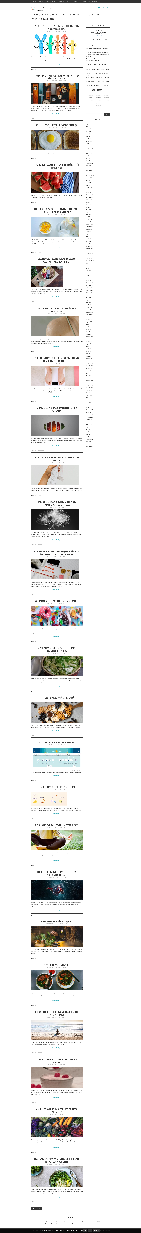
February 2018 (89, 248)
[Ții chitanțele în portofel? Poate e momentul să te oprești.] (57, 475)
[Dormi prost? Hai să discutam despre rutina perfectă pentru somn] (57, 890)
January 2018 (89, 251)
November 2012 (89, 388)
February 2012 (89, 410)
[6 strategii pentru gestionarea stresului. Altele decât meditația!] (57, 1030)
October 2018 (89, 229)
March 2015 (89, 334)
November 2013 (89, 366)
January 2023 (89, 141)
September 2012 (90, 392)
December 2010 (89, 444)
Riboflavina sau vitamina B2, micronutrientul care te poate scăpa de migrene (56, 1160)
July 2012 (88, 397)
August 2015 (89, 322)
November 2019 (89, 197)
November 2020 (89, 170)
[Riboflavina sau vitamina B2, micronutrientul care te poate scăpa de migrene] (57, 1176)
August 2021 (89, 153)
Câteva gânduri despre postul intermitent (57, 742)
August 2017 (89, 263)
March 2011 (89, 436)
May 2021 (88, 158)
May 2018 (88, 241)
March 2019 (89, 217)
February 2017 (89, 278)
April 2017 (88, 273)
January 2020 (89, 192)
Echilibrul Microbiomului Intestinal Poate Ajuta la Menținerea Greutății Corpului (56, 360)
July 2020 (88, 180)
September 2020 (90, 175)
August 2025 (89, 124)
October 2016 (89, 287)
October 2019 (89, 200)
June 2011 (88, 429)
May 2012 (88, 402)
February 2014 (89, 358)
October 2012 (89, 390)
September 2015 (90, 319)
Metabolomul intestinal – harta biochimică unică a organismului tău (57, 27)
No (89, 1230)
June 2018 (88, 239)
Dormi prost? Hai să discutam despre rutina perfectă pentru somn (56, 873)
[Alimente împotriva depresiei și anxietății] (57, 799)
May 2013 (88, 378)
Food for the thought (37, 252)
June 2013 (88, 375)
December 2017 (89, 253)
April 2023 (88, 136)
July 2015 (88, 324)
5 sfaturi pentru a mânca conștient (56, 921)
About (68, 1)
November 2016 (89, 285)
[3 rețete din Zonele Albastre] (57, 980)
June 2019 (88, 209)
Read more (96, 1230)
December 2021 (89, 148)
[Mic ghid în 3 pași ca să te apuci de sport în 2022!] (57, 840)
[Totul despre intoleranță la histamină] (57, 712)
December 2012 (89, 385)
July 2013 (88, 373)
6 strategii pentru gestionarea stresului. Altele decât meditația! (56, 1013)
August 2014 (89, 344)
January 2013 (89, 383)
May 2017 (88, 270)
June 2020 (88, 182)
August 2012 (89, 395)
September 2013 (90, 368)
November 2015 (89, 314)
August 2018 (89, 234)
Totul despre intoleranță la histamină (56, 697)
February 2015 (89, 336)
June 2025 (88, 129)
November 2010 (89, 446)
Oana (56, 31)
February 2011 (89, 439)
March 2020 (89, 187)
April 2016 (88, 302)
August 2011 (89, 424)
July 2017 (88, 265)
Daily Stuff (34, 594)
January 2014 (89, 361)
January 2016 (89, 309)
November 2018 (89, 226)
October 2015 (89, 317)
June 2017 (88, 268)
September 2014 (90, 341)
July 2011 (88, 427)
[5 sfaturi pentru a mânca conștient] (57, 936)
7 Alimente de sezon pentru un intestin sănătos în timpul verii (57, 166)
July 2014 (88, 346)
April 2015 (88, 331)
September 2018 (90, 231)
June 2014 (88, 349)
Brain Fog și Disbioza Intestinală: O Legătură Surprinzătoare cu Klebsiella (56, 503)
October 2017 (89, 258)
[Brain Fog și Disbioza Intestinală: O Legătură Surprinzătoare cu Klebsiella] (57, 519)
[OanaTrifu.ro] (45, 8)
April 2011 (88, 434)
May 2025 (88, 131)
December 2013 (89, 363)
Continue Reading (57, 64)
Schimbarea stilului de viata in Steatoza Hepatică (57, 601)
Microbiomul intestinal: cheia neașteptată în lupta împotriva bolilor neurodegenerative (56, 553)
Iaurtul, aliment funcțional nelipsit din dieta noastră (56, 1061)
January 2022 (89, 146)
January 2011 (89, 441)
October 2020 (89, 173)
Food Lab (34, 1)
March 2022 (89, 143)
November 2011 (89, 417)
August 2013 (89, 370)
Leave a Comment (62, 31)
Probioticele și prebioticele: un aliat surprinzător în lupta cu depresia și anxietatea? (56, 210)
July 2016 (88, 295)
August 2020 (89, 178)
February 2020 (89, 190)
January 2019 (89, 222)
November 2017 (89, 256)
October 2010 (89, 449)
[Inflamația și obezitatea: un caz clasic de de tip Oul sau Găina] (57, 425)
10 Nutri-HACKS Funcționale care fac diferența (56, 125)
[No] (139, 1230)
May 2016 (88, 300)
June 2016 (88, 297)
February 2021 (89, 163)
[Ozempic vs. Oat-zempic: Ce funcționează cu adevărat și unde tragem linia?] (57, 276)
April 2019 (88, 214)
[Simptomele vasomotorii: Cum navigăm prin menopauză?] (57, 326)
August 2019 (89, 204)
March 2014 (89, 356)
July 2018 (88, 236)
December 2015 (89, 312)
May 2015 (88, 329)
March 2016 (89, 305)
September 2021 (90, 151)
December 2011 (89, 414)
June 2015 (88, 327)
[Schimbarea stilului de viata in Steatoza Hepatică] (57, 616)
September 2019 (90, 202)
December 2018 (89, 224)
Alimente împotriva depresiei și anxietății (57, 787)
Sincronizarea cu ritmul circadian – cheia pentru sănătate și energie (57, 77)
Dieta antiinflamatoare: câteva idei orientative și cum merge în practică (56, 649)
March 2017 (89, 275)
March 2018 (89, 246)
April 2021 (88, 160)
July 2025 (88, 126)
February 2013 (89, 380)
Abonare (84, 1)
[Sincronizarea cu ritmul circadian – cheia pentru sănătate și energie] (57, 93)
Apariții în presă (76, 1)
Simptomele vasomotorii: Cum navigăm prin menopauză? (57, 310)
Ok (85, 1230)
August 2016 (89, 292)
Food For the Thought (50, 1)
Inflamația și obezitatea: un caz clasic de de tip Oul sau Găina (56, 409)
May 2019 (88, 212)
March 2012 (89, 407)
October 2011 (89, 419)
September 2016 (90, 290)
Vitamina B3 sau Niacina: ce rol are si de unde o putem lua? (56, 1111)
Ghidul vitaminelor (92, 1)
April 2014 (88, 353)
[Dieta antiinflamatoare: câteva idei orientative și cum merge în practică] (57, 666)
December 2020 (89, 168)
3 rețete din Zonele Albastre (56, 965)
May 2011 (88, 432)
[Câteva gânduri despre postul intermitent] (57, 757)
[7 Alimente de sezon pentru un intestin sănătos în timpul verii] (57, 182)
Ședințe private (61, 1)
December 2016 (89, 283)
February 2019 (89, 219)
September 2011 (90, 422)
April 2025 (88, 134)
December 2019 (89, 195)
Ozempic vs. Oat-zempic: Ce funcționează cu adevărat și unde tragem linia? (56, 260)
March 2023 (89, 138)
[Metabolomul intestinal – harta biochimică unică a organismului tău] (57, 44)
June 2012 (88, 400)
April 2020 (88, 185)
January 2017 (89, 280)
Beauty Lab (40, 1)
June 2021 (88, 156)
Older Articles (36, 1208)
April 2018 (88, 243)
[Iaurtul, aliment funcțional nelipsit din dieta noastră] (57, 1077)
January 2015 (89, 339)
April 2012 (88, 405)
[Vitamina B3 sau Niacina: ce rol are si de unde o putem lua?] (57, 1127)
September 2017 (90, 261)
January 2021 (89, 165)
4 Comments (63, 744)
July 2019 (88, 207)
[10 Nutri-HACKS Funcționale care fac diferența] (57, 140)
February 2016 (89, 307)
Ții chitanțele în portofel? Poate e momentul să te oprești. (56, 459)
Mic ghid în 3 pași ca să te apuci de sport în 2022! (56, 825)
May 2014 (88, 351)
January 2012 (89, 412)
